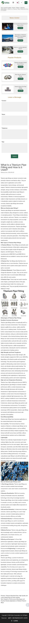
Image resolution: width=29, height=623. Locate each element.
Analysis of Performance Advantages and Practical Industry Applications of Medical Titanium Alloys (13, 600)
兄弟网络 (15, 620)
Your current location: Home (8, 7)
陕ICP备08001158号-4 (18, 618)
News (17, 7)
